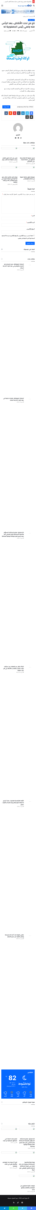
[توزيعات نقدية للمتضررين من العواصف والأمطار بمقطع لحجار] (27, 1179)
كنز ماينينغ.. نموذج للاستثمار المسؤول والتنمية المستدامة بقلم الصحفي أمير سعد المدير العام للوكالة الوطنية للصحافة (13, 534)
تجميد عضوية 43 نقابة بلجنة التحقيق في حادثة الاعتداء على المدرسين (27, 160)
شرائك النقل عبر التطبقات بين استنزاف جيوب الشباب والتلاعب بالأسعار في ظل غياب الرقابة (13, 668)
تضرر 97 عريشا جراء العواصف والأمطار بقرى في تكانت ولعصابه (10, 1164)
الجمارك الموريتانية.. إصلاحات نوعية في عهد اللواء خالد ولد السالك (13, 399)
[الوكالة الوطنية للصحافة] (25, 5)
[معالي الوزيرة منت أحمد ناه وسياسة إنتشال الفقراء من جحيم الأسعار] (30, 1000)
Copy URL (6, 107)
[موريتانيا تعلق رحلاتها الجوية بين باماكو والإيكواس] (27, 170)
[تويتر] (27, 113)
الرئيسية (31, 16)
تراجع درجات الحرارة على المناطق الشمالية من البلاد (10, 1140)
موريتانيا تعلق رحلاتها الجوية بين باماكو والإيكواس (27, 178)
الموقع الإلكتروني (31, 229)
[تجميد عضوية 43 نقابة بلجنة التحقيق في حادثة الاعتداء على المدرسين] (27, 151)
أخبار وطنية (25, 16)
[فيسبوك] (31, 113)
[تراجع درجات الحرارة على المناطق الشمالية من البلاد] (9, 1132)
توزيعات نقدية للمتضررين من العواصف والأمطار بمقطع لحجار (27, 1188)
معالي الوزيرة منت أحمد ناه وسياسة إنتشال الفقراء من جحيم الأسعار (14, 936)
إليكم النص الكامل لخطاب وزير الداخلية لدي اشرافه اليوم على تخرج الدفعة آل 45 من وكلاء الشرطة (9, 179)
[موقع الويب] (20, 138)
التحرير (30, 30)
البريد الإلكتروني (30, 222)
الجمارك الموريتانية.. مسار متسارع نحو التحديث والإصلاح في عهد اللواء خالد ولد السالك (13, 266)
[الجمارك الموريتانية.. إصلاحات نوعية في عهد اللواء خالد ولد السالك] (30, 463)
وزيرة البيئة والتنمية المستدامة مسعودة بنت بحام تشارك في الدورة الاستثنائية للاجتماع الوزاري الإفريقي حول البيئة (27, 1166)
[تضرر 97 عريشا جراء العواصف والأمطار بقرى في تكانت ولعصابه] (9, 1156)
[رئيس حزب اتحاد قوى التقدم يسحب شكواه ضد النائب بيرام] (9, 151)
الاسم (33, 215)
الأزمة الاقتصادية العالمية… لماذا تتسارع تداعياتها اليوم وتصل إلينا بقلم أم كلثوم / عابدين (13, 803)
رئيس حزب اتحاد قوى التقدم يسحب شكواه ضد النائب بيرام (9, 159)
